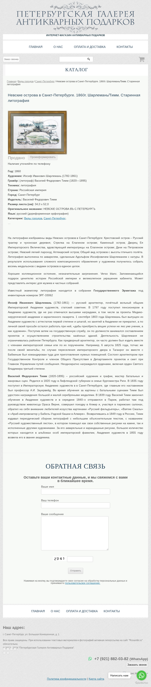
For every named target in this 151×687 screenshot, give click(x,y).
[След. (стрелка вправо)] (7, 652)
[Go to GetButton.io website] (141, 683)
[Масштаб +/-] (15, 649)
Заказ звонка (11, 59)
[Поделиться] (7, 649)
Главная (35, 46)
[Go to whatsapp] (141, 675)
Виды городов (33, 218)
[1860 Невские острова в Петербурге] (37, 111)
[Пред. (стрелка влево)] (4, 652)
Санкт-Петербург (54, 218)
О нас (58, 46)
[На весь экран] (11, 649)
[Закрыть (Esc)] (4, 649)
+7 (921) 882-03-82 (121, 659)
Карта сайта (96, 678)
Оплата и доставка (90, 46)
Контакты (125, 46)
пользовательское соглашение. (82, 583)
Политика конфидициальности (66, 678)
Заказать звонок (137, 664)
